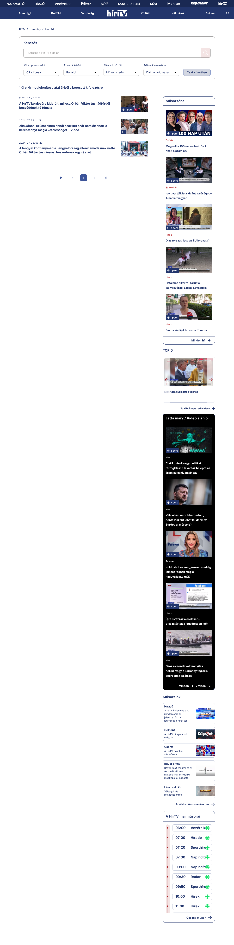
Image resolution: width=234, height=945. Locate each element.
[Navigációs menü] (6, 13)
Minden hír (198, 340)
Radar (196, 877)
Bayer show (172, 763)
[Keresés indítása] (205, 53)
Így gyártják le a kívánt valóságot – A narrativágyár (189, 196)
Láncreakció (172, 787)
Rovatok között (72, 65)
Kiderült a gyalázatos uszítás (181, 391)
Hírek (169, 234)
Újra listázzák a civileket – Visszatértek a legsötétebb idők (187, 621)
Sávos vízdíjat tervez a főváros (186, 330)
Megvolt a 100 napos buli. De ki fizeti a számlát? (186, 148)
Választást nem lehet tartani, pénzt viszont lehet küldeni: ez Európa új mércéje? (186, 519)
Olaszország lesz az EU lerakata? (188, 240)
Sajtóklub (171, 187)
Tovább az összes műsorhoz (192, 804)
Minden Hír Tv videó (192, 686)
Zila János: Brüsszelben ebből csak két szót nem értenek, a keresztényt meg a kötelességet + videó (63, 128)
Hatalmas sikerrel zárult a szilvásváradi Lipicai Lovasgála (186, 285)
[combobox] (38, 72)
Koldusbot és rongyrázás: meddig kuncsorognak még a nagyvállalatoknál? (188, 571)
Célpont (169, 730)
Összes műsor (196, 917)
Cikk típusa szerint (34, 65)
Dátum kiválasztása (155, 65)
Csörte (169, 140)
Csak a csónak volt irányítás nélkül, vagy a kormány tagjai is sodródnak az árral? (187, 670)
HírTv (22, 29)
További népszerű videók (195, 408)
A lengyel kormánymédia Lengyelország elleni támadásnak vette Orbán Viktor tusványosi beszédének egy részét (67, 150)
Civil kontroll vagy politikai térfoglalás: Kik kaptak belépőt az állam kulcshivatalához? (188, 468)
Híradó (168, 706)
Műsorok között (113, 65)
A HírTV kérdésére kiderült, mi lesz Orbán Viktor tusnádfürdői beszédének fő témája (64, 105)
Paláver (170, 561)
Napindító (199, 857)
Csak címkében (197, 72)
